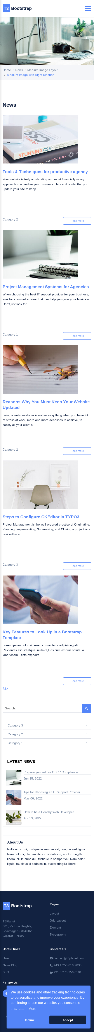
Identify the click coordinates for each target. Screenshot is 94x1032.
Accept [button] (68, 1020)
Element (55, 927)
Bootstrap (18, 8)
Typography (58, 934)
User (6, 958)
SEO (6, 972)
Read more (77, 220)
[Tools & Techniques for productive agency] (47, 142)
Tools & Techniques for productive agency (45, 171)
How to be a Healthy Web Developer (49, 812)
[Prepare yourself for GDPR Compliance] (13, 777)
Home (7, 70)
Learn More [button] (27, 1009)
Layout (54, 913)
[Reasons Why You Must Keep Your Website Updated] (47, 372)
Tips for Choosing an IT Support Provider (52, 792)
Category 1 (10, 334)
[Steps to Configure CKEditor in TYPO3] (47, 487)
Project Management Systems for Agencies (46, 286)
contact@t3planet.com (69, 958)
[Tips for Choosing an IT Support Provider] (13, 797)
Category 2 (10, 219)
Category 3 (10, 564)
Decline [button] (29, 1020)
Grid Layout (58, 920)
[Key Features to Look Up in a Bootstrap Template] (47, 602)
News (19, 70)
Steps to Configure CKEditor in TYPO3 (41, 517)
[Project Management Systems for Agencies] (47, 257)
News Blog (10, 965)
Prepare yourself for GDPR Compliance (51, 772)
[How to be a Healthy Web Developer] (13, 817)
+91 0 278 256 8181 (67, 972)
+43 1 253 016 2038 (67, 965)
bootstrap (18, 905)
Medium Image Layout (42, 70)
